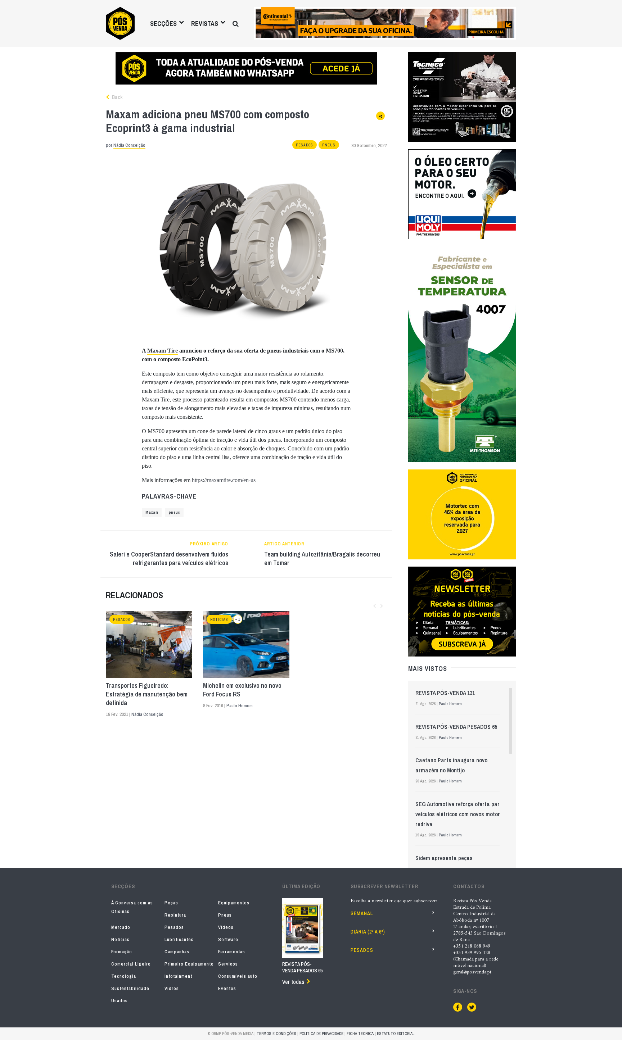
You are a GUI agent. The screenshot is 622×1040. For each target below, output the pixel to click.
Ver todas (293, 982)
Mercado (120, 927)
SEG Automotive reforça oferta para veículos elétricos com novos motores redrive (460, 814)
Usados (119, 1001)
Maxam (151, 512)
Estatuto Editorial (395, 1033)
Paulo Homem (239, 706)
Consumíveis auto (237, 976)
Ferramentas (231, 952)
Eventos (227, 988)
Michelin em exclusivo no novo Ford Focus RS (242, 690)
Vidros (171, 988)
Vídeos (226, 927)
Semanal (362, 913)
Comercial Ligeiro (131, 964)
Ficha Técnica (360, 1033)
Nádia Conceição (129, 145)
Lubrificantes (179, 939)
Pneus (328, 145)
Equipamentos (233, 903)
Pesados (304, 145)
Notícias (219, 619)
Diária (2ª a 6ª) (368, 931)
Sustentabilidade (130, 988)
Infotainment (178, 976)
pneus (174, 512)
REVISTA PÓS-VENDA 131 (445, 693)
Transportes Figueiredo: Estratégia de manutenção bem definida (147, 694)
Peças (171, 903)
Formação (121, 952)
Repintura (175, 915)
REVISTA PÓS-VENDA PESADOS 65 (456, 727)
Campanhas (176, 952)
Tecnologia (123, 976)
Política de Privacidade (321, 1033)
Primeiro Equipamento (189, 964)
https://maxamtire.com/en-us (224, 480)
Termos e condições (276, 1033)
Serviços (228, 964)
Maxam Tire (162, 351)
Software (228, 939)
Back (116, 97)
